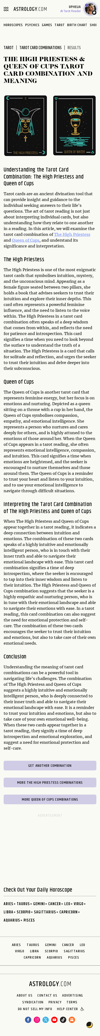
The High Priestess (72, 234)
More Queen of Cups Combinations (50, 800)
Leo (67, 904)
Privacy (55, 1002)
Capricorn (68, 912)
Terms (72, 1002)
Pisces (29, 920)
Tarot (60, 25)
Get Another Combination (50, 766)
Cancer (54, 904)
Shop (94, 25)
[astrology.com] (30, 9)
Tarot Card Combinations (40, 48)
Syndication (33, 1002)
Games (47, 25)
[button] (83, 1009)
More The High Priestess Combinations (50, 783)
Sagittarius (45, 912)
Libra (8, 912)
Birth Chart (77, 25)
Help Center (67, 1009)
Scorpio (24, 912)
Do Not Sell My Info (35, 1009)
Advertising (72, 995)
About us (25, 995)
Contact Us (47, 995)
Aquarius (12, 920)
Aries (8, 904)
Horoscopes (13, 25)
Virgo (78, 904)
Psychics (32, 25)
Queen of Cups (25, 240)
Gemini (39, 904)
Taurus (23, 904)
